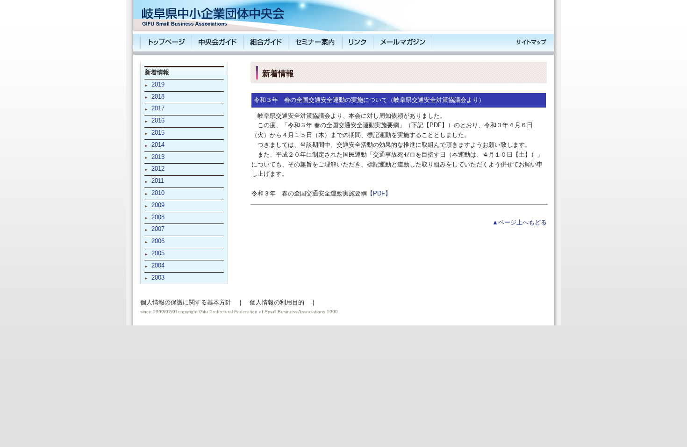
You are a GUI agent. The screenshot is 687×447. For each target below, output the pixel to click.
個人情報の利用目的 (277, 302)
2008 (158, 217)
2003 (158, 277)
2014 (158, 144)
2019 (158, 84)
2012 (158, 168)
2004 (158, 265)
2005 (158, 253)
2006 (158, 241)
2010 (158, 192)
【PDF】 (379, 193)
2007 (158, 228)
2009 (158, 205)
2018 (158, 96)
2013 (158, 156)
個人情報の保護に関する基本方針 (185, 302)
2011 (157, 180)
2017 (158, 108)
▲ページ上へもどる (519, 222)
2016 (158, 120)
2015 (158, 132)
